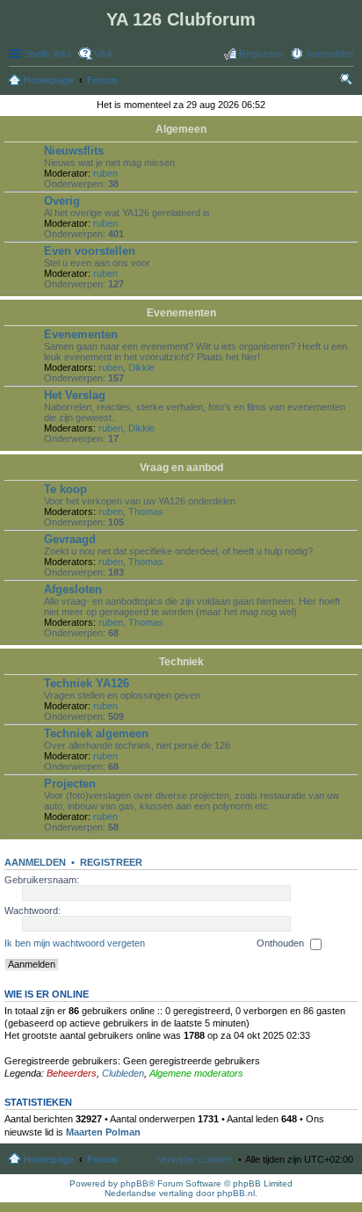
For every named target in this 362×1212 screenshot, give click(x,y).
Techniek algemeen (96, 733)
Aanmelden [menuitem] (329, 53)
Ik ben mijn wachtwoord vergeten (74, 943)
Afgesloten (73, 589)
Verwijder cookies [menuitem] (194, 1159)
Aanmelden (35, 862)
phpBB (134, 1183)
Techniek (181, 662)
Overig (62, 200)
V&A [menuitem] (103, 53)
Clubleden (123, 1073)
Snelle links (48, 53)
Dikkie (141, 367)
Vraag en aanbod (181, 467)
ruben (105, 173)
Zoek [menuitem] (348, 82)
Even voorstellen (89, 251)
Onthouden (282, 943)
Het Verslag (74, 395)
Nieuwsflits (74, 150)
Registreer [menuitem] (261, 53)
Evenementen (181, 313)
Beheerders (72, 1073)
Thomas (145, 511)
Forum (102, 1159)
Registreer (111, 862)
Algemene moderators (196, 1073)
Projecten (70, 783)
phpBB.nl (236, 1193)
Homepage (49, 1159)
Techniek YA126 (86, 683)
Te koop (65, 489)
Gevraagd (70, 539)
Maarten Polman (103, 1132)
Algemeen (181, 129)
